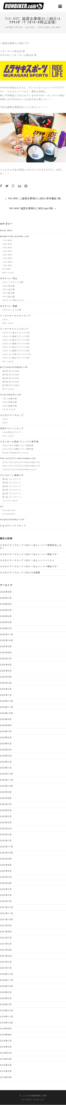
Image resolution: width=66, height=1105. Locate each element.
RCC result (8, 361)
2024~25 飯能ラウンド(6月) (16, 336)
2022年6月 (6, 871)
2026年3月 (6, 622)
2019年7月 (6, 1040)
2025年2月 (6, 689)
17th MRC (7, 240)
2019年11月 (6, 1016)
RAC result (8, 323)
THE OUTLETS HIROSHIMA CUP (18, 458)
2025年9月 (6, 646)
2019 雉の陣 (8, 296)
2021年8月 (6, 931)
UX (1, 506)
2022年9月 (6, 858)
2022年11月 (6, 846)
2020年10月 (6, 986)
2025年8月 (6, 652)
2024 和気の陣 (9, 402)
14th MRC (7, 251)
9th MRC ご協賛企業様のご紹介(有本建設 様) (33, 198)
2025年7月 (6, 658)
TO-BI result (9, 409)
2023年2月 (6, 834)
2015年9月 (6, 1071)
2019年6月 (6, 1046)
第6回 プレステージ (11, 479)
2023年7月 (6, 804)
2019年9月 (6, 1028)
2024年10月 (6, 713)
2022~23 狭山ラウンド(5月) (16, 358)
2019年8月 (6, 1034)
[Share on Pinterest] (25, 186)
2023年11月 (6, 780)
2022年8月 (6, 865)
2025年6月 (6, 664)
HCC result (8, 436)
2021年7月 (6, 937)
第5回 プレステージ (11, 482)
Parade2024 (9, 510)
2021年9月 (6, 925)
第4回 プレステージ (11, 486)
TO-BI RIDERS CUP (11, 394)
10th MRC (7, 265)
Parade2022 (9, 514)
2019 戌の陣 (8, 289)
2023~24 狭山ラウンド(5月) (16, 347)
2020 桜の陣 (8, 286)
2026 (5, 419)
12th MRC (7, 258)
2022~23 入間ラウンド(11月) (16, 354)
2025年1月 (6, 695)
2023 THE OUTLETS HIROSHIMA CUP (21, 462)
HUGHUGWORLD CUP (12, 519)
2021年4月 (6, 949)
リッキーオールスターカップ (15, 315)
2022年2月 (6, 895)
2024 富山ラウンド (11, 432)
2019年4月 (6, 1059)
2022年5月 (6, 877)
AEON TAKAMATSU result (15, 452)
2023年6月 (6, 810)
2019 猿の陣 (8, 293)
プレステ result (10, 500)
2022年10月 (6, 852)
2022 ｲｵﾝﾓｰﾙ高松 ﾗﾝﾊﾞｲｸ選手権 (17, 449)
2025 (5, 422)
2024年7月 (6, 731)
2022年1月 (6, 901)
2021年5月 (6, 943)
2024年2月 (6, 761)
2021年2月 (6, 961)
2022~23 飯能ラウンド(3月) (16, 350)
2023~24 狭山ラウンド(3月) (16, 340)
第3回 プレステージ (11, 490)
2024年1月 (6, 767)
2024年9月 (6, 719)
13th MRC (7, 254)
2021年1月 (6, 968)
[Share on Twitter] (6, 186)
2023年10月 (6, 786)
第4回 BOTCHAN (10, 374)
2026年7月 (6, 598)
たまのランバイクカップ (13, 525)
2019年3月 (6, 1065)
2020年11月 (6, 980)
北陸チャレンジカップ (12, 428)
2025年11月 (6, 634)
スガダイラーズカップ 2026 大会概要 (20, 572)
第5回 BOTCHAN (10, 371)
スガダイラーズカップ (12, 415)
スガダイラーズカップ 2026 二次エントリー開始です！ (29, 554)
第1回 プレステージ (11, 497)
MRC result (8, 272)
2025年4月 (6, 676)
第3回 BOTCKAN (10, 378)
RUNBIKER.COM (37, 1095)
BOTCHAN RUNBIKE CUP (14, 367)
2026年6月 (6, 604)
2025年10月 (6, 640)
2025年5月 (6, 670)
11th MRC (7, 262)
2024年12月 (6, 701)
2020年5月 (6, 992)
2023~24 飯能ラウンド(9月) (16, 343)
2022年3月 (6, 889)
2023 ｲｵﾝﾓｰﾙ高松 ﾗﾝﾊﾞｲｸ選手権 (17, 445)
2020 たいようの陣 (11, 310)
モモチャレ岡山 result (13, 300)
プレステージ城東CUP (12, 475)
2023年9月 (6, 792)
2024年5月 (6, 743)
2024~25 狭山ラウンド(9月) (16, 332)
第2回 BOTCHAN (10, 382)
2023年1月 (6, 840)
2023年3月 (6, 828)
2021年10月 (6, 919)
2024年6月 (6, 737)
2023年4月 (6, 822)
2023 (5, 319)
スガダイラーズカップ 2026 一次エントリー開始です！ (29, 566)
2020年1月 (6, 1004)
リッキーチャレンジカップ (14, 328)
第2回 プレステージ (11, 493)
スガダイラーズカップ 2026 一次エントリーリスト (27, 560)
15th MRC (7, 247)
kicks (32, 27)
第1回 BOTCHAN (10, 385)
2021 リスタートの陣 (12, 282)
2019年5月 (6, 1053)
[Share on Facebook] (1, 186)
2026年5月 (6, 610)
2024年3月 (6, 755)
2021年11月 (6, 913)
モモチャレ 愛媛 (8, 306)
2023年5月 (6, 816)
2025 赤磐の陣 (9, 398)
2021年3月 (6, 956)
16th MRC (7, 244)
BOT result (8, 389)
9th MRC (56, 27)
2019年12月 (6, 1010)
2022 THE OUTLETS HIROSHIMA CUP (21, 466)
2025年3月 (6, 683)
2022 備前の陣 (9, 406)
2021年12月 (6, 907)
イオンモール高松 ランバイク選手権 (19, 441)
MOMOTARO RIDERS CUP (14, 236)
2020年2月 (6, 998)
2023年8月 (6, 798)
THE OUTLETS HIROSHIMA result (19, 469)
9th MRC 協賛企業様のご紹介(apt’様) (33, 208)
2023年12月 (6, 773)
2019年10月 (6, 1022)
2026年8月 (6, 592)
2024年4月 (6, 749)
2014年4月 (6, 1077)
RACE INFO (44, 27)
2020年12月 (6, 974)
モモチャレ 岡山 (8, 278)
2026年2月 (6, 628)
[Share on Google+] (13, 186)
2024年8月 (6, 725)
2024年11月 (6, 707)
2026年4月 (6, 616)
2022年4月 (6, 883)
